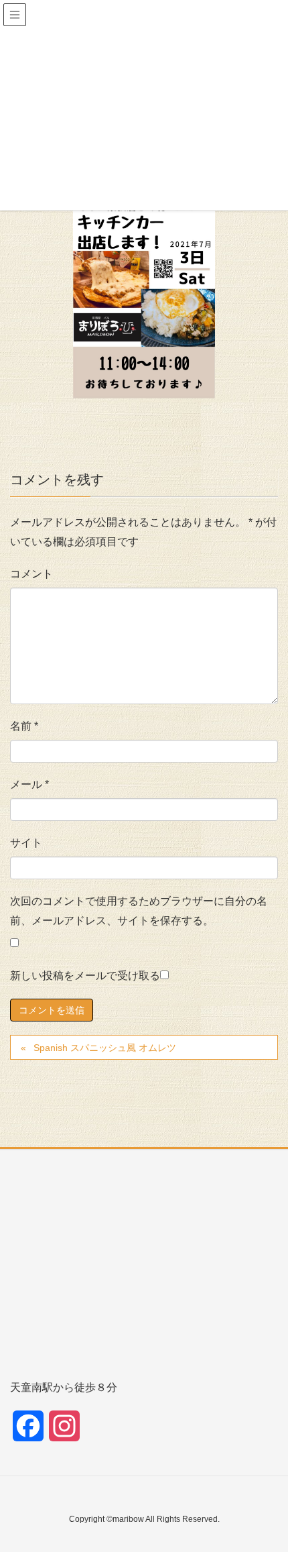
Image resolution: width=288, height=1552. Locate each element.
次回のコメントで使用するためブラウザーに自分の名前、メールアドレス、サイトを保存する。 (138, 910)
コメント (31, 573)
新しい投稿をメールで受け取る (85, 975)
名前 (24, 726)
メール (29, 784)
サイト (26, 842)
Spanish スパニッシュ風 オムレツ (104, 1047)
